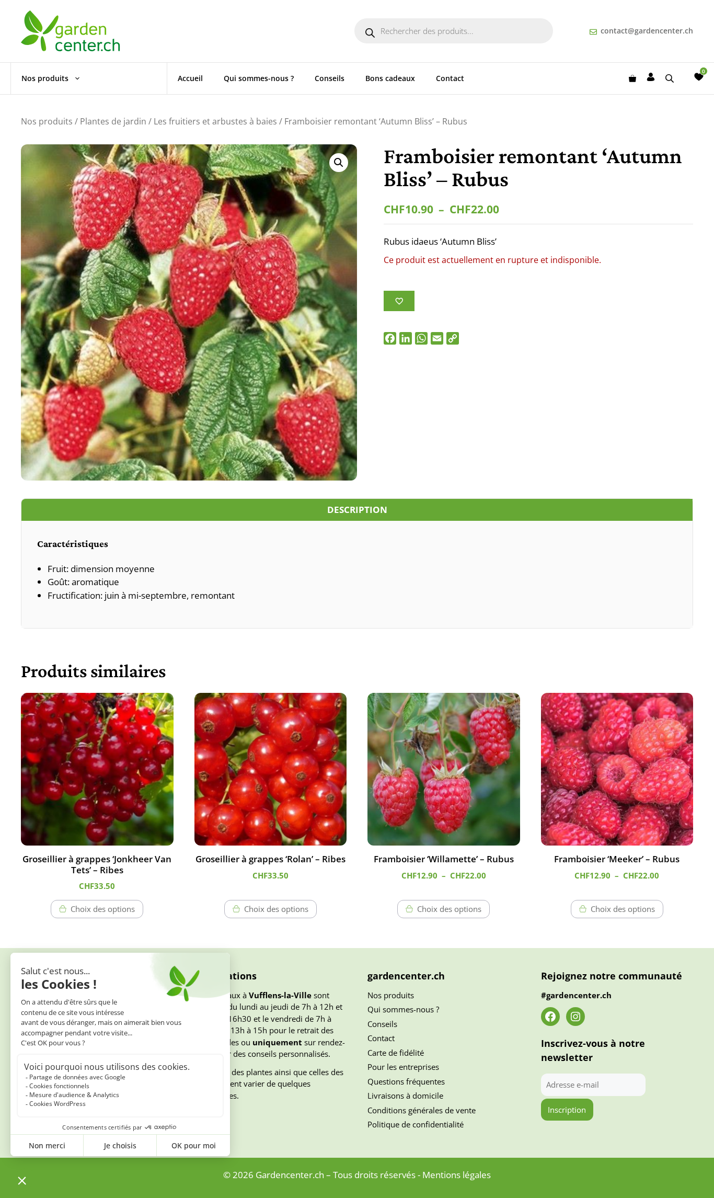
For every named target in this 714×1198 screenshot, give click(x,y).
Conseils (329, 78)
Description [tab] (357, 510)
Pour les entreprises (403, 1067)
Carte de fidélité (395, 1052)
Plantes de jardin (113, 121)
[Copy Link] (452, 338)
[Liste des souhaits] (699, 77)
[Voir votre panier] (632, 78)
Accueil (190, 78)
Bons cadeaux (390, 78)
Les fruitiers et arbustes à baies (215, 121)
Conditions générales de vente (421, 1110)
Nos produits (44, 78)
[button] (338, 162)
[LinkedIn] (405, 338)
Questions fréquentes (406, 1081)
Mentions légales (456, 1175)
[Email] (437, 338)
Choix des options (103, 909)
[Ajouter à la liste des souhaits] (399, 301)
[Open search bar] (670, 78)
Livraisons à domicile (405, 1095)
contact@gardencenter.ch (647, 31)
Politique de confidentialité (415, 1124)
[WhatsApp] (421, 338)
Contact (450, 78)
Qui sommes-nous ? (259, 78)
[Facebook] (390, 338)
